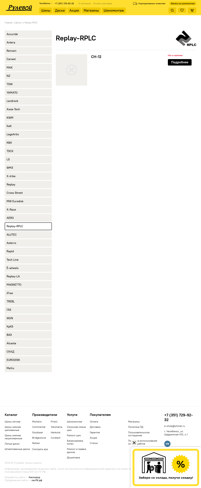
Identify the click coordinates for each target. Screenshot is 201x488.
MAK (10, 67)
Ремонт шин (74, 435)
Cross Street (15, 193)
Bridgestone (39, 437)
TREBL (11, 301)
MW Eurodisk (15, 201)
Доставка (95, 426)
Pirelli (54, 421)
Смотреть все (40, 449)
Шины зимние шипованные (13, 428)
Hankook (55, 432)
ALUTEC (12, 234)
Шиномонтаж (114, 10)
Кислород (34, 477)
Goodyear (37, 432)
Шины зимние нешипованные (13, 437)
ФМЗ (10, 167)
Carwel (11, 59)
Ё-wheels (13, 268)
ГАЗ (9, 309)
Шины (45, 10)
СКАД (10, 351)
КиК (9, 126)
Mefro (10, 368)
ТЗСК (10, 151)
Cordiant (55, 437)
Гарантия (95, 432)
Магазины (91, 10)
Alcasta (11, 343)
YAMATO (12, 92)
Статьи (94, 443)
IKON (10, 318)
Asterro (11, 243)
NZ (8, 76)
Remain (11, 51)
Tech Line (13, 259)
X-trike (11, 176)
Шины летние (12, 421)
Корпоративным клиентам (152, 3)
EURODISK (13, 360)
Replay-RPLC (15, 226)
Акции (74, 10)
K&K (9, 142)
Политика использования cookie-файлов (142, 442)
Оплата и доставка (102, 3)
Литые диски (12, 443)
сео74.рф (37, 480)
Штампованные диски (17, 449)
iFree (10, 293)
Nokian (36, 443)
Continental (39, 426)
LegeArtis (13, 134)
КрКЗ (10, 326)
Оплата (94, 421)
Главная (8, 22)
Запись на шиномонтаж (183, 3)
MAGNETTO (14, 284)
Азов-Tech (13, 109)
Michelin (37, 421)
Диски (60, 10)
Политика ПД (135, 426)
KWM (10, 117)
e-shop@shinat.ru (174, 426)
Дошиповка (73, 457)
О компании (85, 3)
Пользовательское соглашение (139, 434)
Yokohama (56, 426)
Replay (11, 184)
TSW (10, 84)
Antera (11, 42)
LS (8, 159)
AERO (10, 218)
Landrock (12, 101)
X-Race (11, 209)
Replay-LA (13, 276)
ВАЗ (9, 335)
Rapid (10, 251)
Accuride (12, 34)
